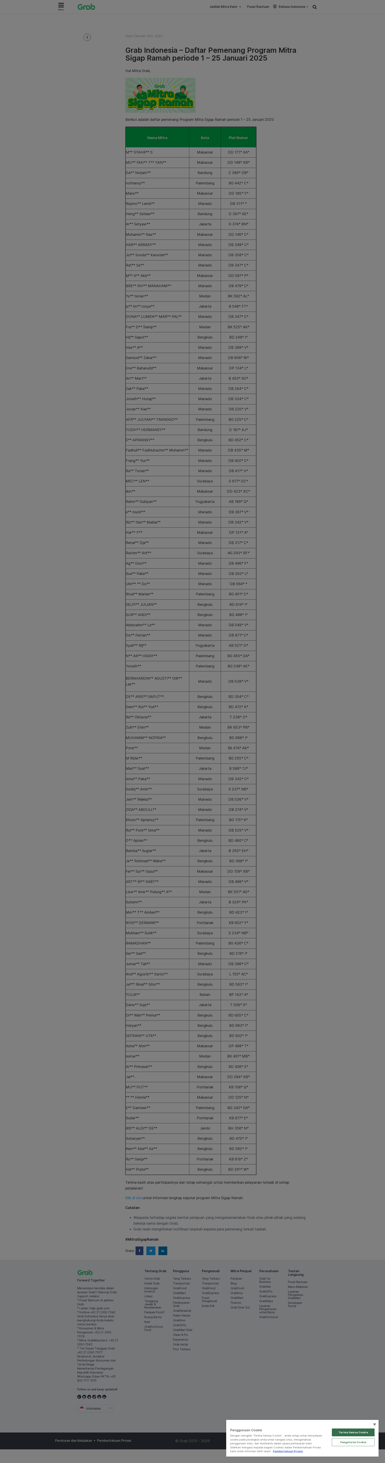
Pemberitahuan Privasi (288, 1451)
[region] (302, 1438)
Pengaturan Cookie (353, 1442)
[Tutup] (374, 1424)
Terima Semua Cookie (353, 1432)
